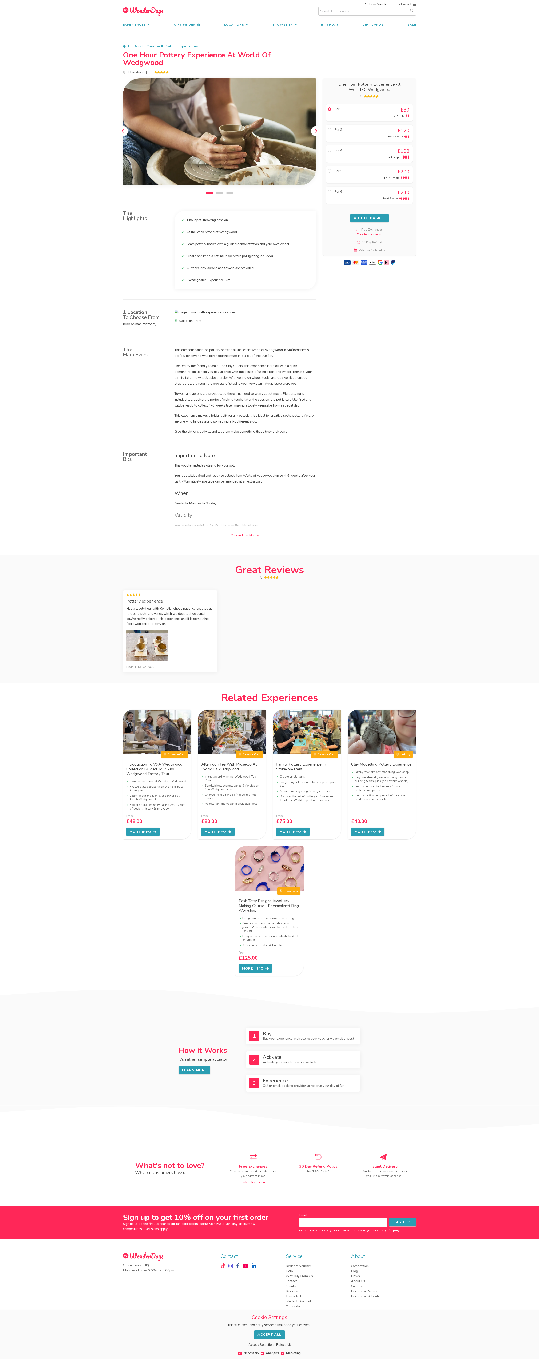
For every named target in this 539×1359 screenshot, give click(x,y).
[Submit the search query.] (412, 11)
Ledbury (405, 754)
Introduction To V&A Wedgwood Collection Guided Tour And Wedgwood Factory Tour (154, 769)
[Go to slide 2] (219, 193)
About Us (358, 1281)
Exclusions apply (155, 1229)
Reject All (283, 1344)
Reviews (292, 1291)
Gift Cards (372, 25)
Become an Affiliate (365, 1296)
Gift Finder (184, 25)
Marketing (293, 1353)
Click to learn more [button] (369, 234)
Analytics (272, 1353)
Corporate (293, 1306)
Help (289, 1271)
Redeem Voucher (376, 4)
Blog (354, 1271)
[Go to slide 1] (209, 193)
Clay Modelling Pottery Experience (381, 764)
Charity (291, 1286)
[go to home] (143, 11)
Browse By (282, 25)
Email (303, 1215)
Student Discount (298, 1301)
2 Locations (291, 891)
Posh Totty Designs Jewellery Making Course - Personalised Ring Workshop (269, 905)
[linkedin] (254, 1265)
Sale (411, 25)
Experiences (134, 25)
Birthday (329, 25)
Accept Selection (261, 1344)
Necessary (251, 1353)
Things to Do (295, 1296)
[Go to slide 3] (229, 193)
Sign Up (403, 1222)
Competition (360, 1266)
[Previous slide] (123, 131)
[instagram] (230, 1265)
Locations (234, 25)
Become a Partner (364, 1291)
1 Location (135, 72)
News (355, 1276)
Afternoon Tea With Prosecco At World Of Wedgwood (229, 767)
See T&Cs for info (318, 1172)
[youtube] (245, 1265)
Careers (356, 1286)
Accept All (269, 1334)
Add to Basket (369, 218)
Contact (291, 1281)
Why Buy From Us (299, 1276)
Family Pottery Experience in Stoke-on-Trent (301, 767)
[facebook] (237, 1265)
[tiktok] (223, 1265)
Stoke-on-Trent (176, 754)
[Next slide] (316, 131)
